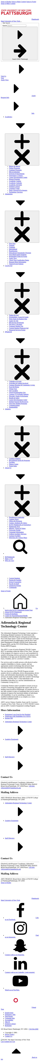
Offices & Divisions (15, 521)
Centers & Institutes (11, 614)
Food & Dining (14, 387)
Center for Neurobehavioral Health (16, 616)
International (13, 249)
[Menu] (21, 21)
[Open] (22, 149)
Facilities (12, 462)
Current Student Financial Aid (18, 328)
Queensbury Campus (16, 175)
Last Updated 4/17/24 (8, 1041)
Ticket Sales (13, 466)
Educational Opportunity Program (20, 253)
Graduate (12, 247)
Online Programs (14, 168)
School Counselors (15, 582)
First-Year (12, 243)
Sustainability (13, 407)
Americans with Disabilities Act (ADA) (18, 716)
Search (4, 25)
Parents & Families (15, 580)
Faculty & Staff (14, 584)
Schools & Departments (16, 174)
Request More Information (17, 262)
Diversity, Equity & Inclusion (18, 396)
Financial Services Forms (17, 330)
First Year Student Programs (18, 403)
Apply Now (13, 258)
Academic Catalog (15, 181)
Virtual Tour (13, 389)
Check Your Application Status (19, 260)
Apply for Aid (13, 321)
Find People (9, 1016)
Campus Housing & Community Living (22, 385)
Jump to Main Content (18, 2)
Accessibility (9, 1020)
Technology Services (16, 192)
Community (13, 587)
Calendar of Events (15, 381)
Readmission (13, 251)
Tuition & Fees (14, 315)
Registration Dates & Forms (18, 256)
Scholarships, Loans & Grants (18, 317)
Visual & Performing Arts (17, 392)
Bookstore (8, 1025)
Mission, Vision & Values (17, 528)
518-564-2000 (33, 1029)
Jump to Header (6, 2)
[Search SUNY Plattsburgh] (20, 553)
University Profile (15, 530)
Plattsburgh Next (14, 526)
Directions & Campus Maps (18, 538)
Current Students (14, 578)
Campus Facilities (15, 536)
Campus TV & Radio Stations (19, 394)
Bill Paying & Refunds (16, 322)
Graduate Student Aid (16, 326)
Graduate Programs (15, 170)
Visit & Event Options (16, 264)
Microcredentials (14, 172)
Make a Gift (9, 559)
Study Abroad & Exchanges (18, 190)
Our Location (13, 390)
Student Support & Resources (18, 402)
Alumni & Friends (15, 585)
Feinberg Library (14, 187)
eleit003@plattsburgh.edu (12, 788)
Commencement (14, 405)
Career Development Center (18, 177)
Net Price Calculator (15, 324)
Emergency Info (10, 1014)
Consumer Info (10, 1018)
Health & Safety (14, 398)
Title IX (7, 1022)
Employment (9, 1013)
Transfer (11, 245)
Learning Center (14, 188)
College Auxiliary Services (17, 534)
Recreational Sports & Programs (19, 460)
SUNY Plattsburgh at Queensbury (20, 525)
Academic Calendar (15, 183)
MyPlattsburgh (9, 557)
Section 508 (9, 718)
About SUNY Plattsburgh (13, 612)
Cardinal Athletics (15, 458)
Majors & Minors (14, 166)
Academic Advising (15, 185)
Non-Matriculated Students (17, 254)
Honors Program (14, 179)
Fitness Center (13, 464)
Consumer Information (16, 532)
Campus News (14, 519)
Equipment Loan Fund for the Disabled (17, 714)
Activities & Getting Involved (18, 383)
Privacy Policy (9, 1034)
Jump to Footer (31, 2)
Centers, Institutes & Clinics (18, 523)
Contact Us (8, 1036)
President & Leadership (16, 517)
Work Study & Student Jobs (18, 319)
